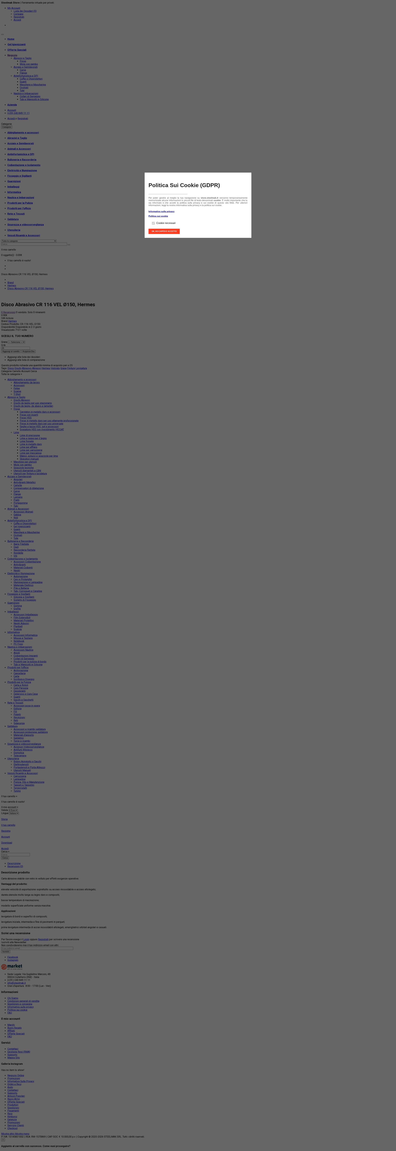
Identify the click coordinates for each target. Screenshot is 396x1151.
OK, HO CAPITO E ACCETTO (164, 231)
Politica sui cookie (158, 216)
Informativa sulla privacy (161, 211)
